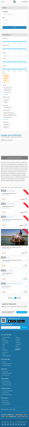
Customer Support (6, 365)
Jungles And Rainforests (10, 114)
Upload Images (22, 312)
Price (9, 187)
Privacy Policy (5, 392)
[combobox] (14, 14)
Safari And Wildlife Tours (10, 115)
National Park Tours (9, 112)
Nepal (8, 195)
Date (4, 17)
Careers (4, 354)
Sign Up (24, 327)
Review (16, 187)
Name (6, 187)
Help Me (4, 361)
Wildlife (6, 127)
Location (12, 187)
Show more (5, 94)
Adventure (7, 124)
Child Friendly (7, 107)
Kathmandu (5, 221)
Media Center (5, 352)
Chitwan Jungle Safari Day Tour (9, 193)
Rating (20, 187)
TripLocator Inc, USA (13, 422)
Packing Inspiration (7, 373)
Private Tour (7, 90)
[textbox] (14, 14)
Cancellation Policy (7, 363)
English (6, 101)
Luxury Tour (7, 92)
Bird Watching (8, 117)
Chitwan (4, 195)
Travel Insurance (6, 404)
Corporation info (6, 355)
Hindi (6, 102)
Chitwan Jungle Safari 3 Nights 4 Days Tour (12, 260)
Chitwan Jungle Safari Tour (8, 206)
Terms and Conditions (7, 391)
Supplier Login (12, 409)
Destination (5, 11)
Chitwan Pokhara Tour (7, 273)
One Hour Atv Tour (6, 286)
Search (14, 27)
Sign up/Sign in (24, 1)
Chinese (6, 99)
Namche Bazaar (5, 337)
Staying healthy (6, 375)
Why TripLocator (6, 381)
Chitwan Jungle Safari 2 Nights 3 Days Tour (12, 219)
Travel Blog (5, 400)
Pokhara (4, 274)
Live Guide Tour (8, 87)
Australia (7, 287)
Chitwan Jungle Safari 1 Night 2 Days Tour (11, 247)
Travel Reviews (5, 402)
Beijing (17, 337)
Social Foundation (6, 383)
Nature (6, 126)
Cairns (4, 287)
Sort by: (2, 187)
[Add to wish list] (2, 191)
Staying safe (5, 371)
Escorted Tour (7, 89)
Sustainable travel (6, 384)
